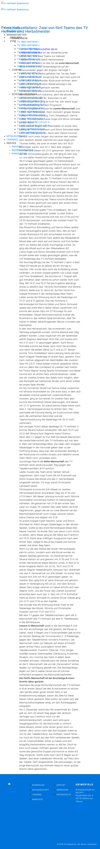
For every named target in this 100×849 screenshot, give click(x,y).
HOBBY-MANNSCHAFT (30, 66)
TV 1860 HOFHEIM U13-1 (30, 108)
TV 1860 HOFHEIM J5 (29, 87)
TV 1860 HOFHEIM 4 (28, 52)
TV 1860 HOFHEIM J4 (29, 83)
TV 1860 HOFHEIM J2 (29, 76)
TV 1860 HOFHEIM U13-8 (31, 132)
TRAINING (12, 139)
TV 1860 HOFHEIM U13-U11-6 (33, 125)
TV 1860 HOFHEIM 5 (28, 55)
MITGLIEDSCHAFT (17, 136)
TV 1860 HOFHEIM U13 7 (30, 129)
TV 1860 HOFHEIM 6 (28, 59)
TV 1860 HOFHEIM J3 (29, 80)
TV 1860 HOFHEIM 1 (28, 41)
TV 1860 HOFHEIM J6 (29, 90)
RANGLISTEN (19, 153)
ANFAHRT (17, 146)
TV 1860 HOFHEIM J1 (28, 73)
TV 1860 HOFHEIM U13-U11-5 (33, 122)
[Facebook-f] (6, 830)
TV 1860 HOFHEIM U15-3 (31, 104)
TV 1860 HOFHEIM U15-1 (30, 97)
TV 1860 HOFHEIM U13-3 (31, 115)
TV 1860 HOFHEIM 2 (28, 45)
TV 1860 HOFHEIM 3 (28, 48)
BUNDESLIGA (14, 31)
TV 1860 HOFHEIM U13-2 (31, 111)
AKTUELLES (13, 27)
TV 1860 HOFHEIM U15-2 (31, 101)
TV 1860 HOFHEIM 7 (28, 62)
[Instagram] (11, 163)
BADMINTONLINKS (22, 150)
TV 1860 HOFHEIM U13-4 (31, 118)
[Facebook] (4, 163)
